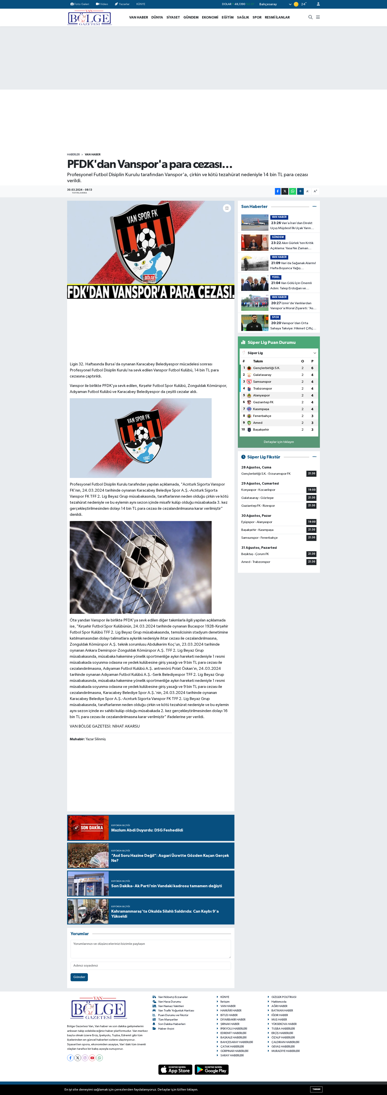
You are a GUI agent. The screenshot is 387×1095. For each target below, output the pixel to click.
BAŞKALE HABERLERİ (234, 1037)
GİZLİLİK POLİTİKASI (284, 997)
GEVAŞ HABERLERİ (283, 1046)
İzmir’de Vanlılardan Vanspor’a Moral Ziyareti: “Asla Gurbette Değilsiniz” (293, 306)
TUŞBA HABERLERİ (283, 1028)
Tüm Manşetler (168, 1019)
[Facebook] (70, 1058)
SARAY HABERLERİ (232, 1055)
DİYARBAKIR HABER (233, 1019)
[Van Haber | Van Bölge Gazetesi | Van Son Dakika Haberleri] (89, 17)
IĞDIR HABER (280, 1015)
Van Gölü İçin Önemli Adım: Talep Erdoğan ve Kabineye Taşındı (291, 286)
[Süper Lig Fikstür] (314, 457)
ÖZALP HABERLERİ (283, 1037)
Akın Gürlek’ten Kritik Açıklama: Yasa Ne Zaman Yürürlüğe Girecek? (291, 246)
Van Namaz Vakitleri (171, 1006)
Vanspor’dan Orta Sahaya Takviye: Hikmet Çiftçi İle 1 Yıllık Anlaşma (292, 326)
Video (104, 4)
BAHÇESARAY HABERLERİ (237, 1042)
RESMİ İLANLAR (277, 17)
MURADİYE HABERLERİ (286, 1051)
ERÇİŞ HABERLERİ (282, 1033)
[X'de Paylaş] (284, 191)
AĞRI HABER (279, 1006)
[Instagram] (85, 1058)
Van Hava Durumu (169, 1001)
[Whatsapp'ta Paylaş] (292, 191)
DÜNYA (157, 17)
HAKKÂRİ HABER (231, 1010)
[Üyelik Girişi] (316, 4)
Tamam (316, 1089)
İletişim (225, 1001)
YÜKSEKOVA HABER (284, 1024)
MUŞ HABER (279, 1019)
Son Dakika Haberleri (171, 1024)
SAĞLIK (243, 17)
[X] (77, 1058)
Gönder (79, 977)
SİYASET (173, 17)
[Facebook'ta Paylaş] (278, 191)
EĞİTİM (228, 17)
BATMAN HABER (282, 1010)
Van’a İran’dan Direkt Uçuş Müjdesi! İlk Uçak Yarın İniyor (291, 226)
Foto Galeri (81, 4)
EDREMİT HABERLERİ (233, 1033)
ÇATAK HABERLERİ (232, 1046)
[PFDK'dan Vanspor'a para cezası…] (151, 250)
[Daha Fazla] (300, 191)
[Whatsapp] (99, 1058)
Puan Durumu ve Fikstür (173, 1015)
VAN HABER (138, 17)
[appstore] (176, 1069)
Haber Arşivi (166, 1028)
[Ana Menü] (318, 17)
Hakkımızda (279, 1001)
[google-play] (212, 1069)
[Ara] (310, 17)
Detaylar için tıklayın (279, 442)
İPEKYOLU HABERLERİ (234, 1028)
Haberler (73, 154)
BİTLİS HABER (229, 1015)
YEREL (276, 277)
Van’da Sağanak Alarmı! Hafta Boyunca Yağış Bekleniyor (293, 266)
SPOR (257, 17)
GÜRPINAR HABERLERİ (234, 1051)
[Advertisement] (193, 58)
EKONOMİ (210, 17)
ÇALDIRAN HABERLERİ (285, 1042)
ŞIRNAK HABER (230, 1024)
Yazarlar (124, 4)
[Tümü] (314, 206)
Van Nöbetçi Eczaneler (173, 997)
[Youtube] (92, 1058)
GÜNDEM (191, 17)
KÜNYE (140, 4)
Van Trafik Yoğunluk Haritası (176, 1010)
